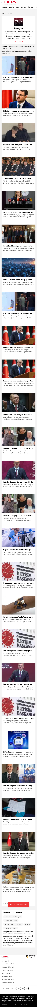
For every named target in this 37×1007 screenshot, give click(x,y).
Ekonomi (31, 7)
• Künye (16, 1004)
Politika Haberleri (7, 970)
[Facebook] (16, 988)
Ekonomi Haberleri (8, 979)
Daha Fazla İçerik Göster (18, 905)
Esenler (27, 924)
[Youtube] (27, 988)
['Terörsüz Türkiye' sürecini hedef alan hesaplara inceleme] (18, 706)
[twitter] (19, 988)
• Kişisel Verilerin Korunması (27, 1004)
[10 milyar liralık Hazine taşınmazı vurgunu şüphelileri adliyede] (18, 301)
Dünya (23, 7)
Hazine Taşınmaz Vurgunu (13, 924)
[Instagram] (23, 988)
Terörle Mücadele (10, 928)
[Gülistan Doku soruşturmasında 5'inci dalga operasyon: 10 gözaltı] (18, 99)
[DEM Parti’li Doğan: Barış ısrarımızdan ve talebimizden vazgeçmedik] (18, 200)
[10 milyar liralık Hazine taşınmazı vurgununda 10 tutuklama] (18, 65)
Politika (11, 7)
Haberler (4, 14)
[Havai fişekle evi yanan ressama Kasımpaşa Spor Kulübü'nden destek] (18, 234)
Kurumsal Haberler (8, 983)
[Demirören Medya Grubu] (30, 956)
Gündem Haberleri (8, 967)
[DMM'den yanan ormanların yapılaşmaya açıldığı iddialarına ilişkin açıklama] (18, 638)
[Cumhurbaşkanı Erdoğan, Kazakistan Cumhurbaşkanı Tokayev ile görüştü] (18, 402)
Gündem (4, 7)
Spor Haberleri (6, 973)
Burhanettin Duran (11, 921)
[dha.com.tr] (8, 956)
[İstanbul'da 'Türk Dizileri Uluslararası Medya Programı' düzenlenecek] (18, 571)
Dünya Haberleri (7, 976)
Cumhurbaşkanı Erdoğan (13, 917)
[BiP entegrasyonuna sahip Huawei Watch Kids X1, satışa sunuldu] (18, 740)
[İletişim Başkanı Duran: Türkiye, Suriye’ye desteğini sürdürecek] (18, 672)
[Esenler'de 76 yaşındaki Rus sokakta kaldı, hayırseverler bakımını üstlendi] (18, 436)
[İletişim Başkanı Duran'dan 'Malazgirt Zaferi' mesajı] (18, 773)
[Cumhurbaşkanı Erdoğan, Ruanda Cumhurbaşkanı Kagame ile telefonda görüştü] (18, 335)
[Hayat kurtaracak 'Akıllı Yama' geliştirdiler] (18, 537)
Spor (17, 7)
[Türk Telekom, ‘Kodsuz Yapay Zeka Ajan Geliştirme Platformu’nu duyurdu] (18, 267)
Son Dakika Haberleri (8, 964)
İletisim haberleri (15, 14)
